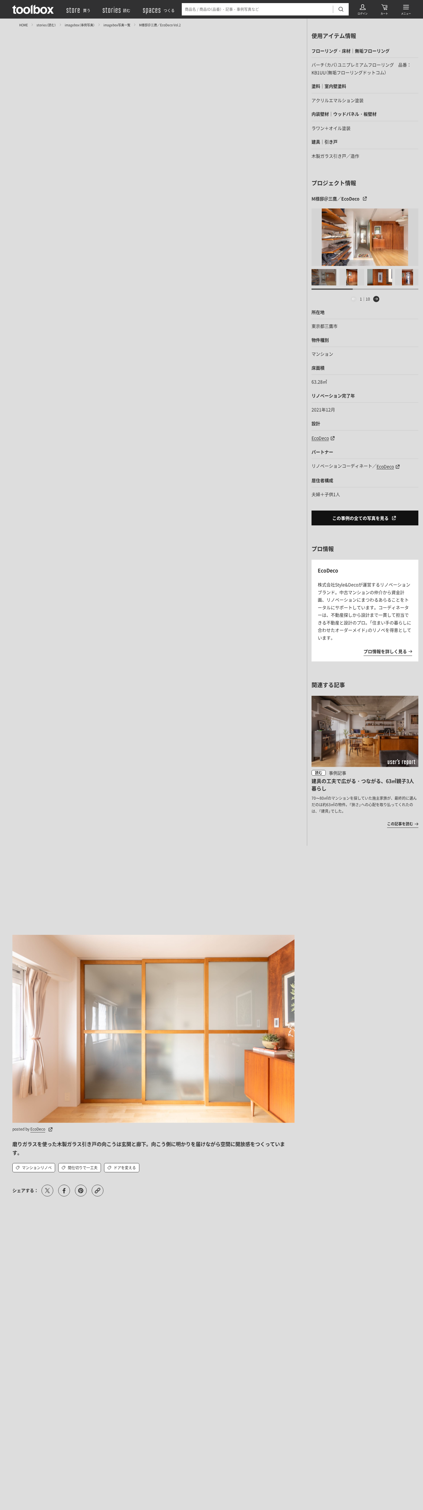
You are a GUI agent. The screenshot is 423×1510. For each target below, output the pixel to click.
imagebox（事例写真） (80, 24)
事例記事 (337, 773)
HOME (23, 24)
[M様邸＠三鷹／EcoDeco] (365, 237)
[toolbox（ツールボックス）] (33, 9)
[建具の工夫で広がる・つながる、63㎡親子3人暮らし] (365, 761)
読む (318, 773)
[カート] (384, 9)
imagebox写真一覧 (116, 24)
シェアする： (25, 1190)
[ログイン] (362, 9)
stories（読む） (46, 24)
